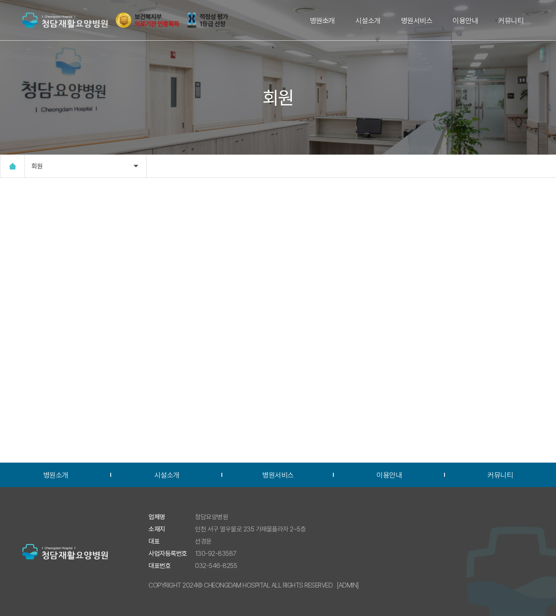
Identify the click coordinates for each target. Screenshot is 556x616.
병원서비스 (417, 20)
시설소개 (368, 20)
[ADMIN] (348, 585)
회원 (36, 166)
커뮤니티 (510, 20)
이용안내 (465, 20)
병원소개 (322, 20)
